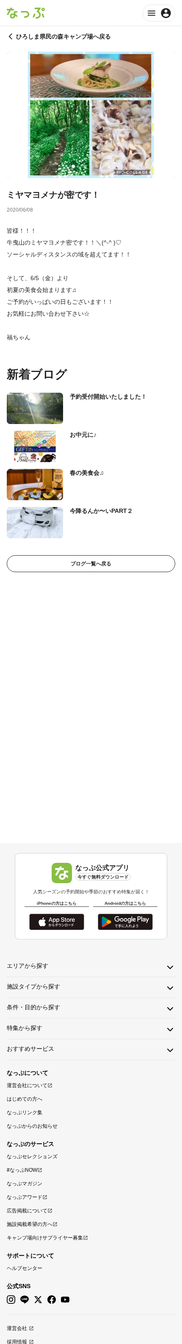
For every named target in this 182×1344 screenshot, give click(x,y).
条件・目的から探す (33, 1007)
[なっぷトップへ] (26, 13)
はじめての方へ (24, 1099)
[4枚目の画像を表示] (109, 166)
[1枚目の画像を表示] (73, 166)
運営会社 (17, 1328)
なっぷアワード (24, 1197)
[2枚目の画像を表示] (85, 166)
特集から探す (24, 1028)
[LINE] (24, 1299)
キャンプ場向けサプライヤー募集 (45, 1238)
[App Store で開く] (56, 922)
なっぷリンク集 (24, 1112)
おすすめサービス (30, 1048)
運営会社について (27, 1085)
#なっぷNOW (22, 1170)
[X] (38, 1299)
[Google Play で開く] (125, 922)
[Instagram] (11, 1299)
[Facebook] (51, 1299)
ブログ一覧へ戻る (91, 564)
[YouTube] (65, 1299)
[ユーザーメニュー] (159, 13)
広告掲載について (27, 1211)
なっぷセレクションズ (32, 1156)
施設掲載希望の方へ (29, 1224)
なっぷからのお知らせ (32, 1126)
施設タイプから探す (33, 986)
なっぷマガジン (24, 1184)
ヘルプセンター (24, 1268)
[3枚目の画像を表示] (97, 166)
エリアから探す (27, 965)
